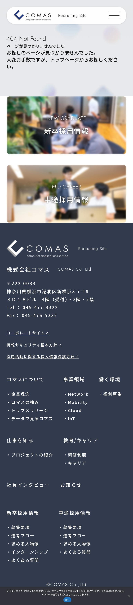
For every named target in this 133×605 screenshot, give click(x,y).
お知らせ (71, 484)
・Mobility (75, 402)
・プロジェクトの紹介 (30, 455)
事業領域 (74, 379)
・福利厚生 (110, 394)
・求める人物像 (23, 544)
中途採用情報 (75, 512)
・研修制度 (75, 455)
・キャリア (75, 463)
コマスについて (25, 379)
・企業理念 (18, 394)
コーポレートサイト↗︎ (28, 332)
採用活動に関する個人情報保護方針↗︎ (43, 356)
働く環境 (110, 379)
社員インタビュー (28, 484)
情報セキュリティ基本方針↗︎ (34, 344)
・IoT (69, 418)
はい (67, 599)
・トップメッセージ (27, 410)
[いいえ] (128, 596)
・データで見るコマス (30, 418)
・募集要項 (18, 527)
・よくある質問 (23, 560)
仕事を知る (20, 440)
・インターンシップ (27, 552)
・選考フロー (20, 535)
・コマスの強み (23, 402)
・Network (76, 394)
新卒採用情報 (23, 512)
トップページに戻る (27, 78)
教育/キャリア (80, 440)
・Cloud (72, 410)
